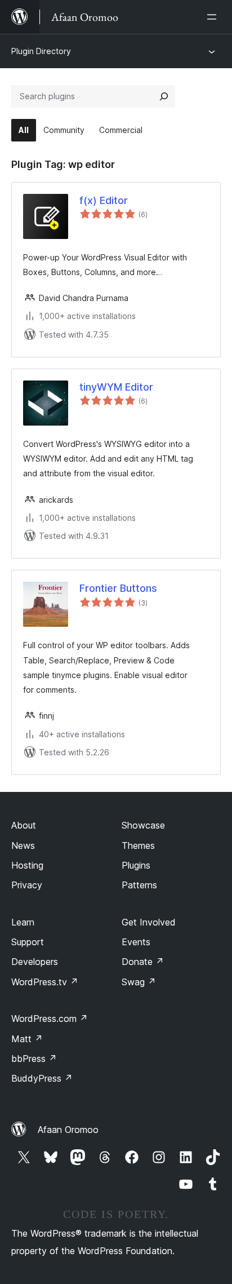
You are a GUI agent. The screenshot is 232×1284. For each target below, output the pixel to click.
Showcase (143, 825)
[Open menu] (214, 17)
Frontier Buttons (118, 588)
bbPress (34, 1058)
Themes (138, 845)
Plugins (136, 865)
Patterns (139, 885)
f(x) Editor (103, 200)
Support (27, 941)
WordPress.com (49, 1018)
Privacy (26, 885)
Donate (143, 961)
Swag (139, 982)
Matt (27, 1038)
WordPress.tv (44, 982)
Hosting (27, 865)
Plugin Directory (41, 51)
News (23, 845)
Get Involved (149, 922)
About (23, 825)
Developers (34, 961)
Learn (22, 922)
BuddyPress (42, 1078)
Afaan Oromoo (68, 1129)
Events (136, 941)
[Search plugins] (164, 96)
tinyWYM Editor (116, 387)
